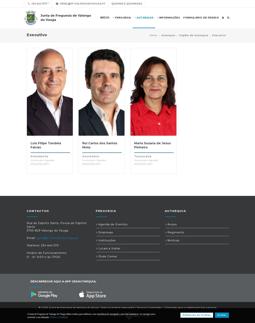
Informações (169, 17)
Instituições (106, 240)
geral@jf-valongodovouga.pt (82, 3)
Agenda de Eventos (112, 224)
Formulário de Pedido (201, 17)
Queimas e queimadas (126, 3)
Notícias (173, 240)
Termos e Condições (149, 307)
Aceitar (221, 315)
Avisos (172, 224)
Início (153, 35)
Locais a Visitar (108, 248)
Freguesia (122, 17)
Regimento (175, 232)
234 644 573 (38, 3)
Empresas (105, 232)
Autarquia (144, 17)
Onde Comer (107, 256)
